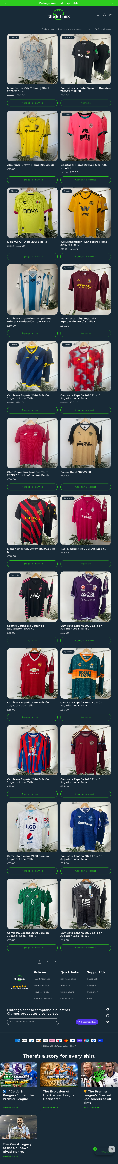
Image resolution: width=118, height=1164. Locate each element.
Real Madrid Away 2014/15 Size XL (83, 548)
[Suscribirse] (56, 1021)
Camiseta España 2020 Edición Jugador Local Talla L (28, 397)
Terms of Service (43, 998)
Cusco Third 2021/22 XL (76, 472)
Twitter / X (92, 992)
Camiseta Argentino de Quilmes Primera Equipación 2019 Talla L (29, 320)
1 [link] (39, 961)
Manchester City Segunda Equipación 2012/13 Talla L (78, 320)
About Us (65, 985)
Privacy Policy (41, 992)
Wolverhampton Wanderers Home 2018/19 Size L (83, 243)
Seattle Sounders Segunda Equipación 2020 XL (25, 627)
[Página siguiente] (78, 961)
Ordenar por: (48, 29)
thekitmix (52, 1046)
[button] (6, 15)
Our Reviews (67, 998)
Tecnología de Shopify (67, 1046)
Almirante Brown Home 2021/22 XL (31, 164)
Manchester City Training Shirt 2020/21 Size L (28, 90)
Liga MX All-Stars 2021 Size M (27, 241)
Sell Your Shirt (68, 979)
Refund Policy (41, 985)
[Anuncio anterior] (5, 3)
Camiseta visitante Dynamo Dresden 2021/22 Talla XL (85, 90)
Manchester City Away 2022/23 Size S (31, 550)
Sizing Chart (67, 992)
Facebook (92, 979)
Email (90, 998)
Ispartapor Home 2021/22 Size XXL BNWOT (83, 166)
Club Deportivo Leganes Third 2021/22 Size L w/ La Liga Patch (28, 474)
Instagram (92, 985)
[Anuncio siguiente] (112, 3)
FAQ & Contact (42, 979)
